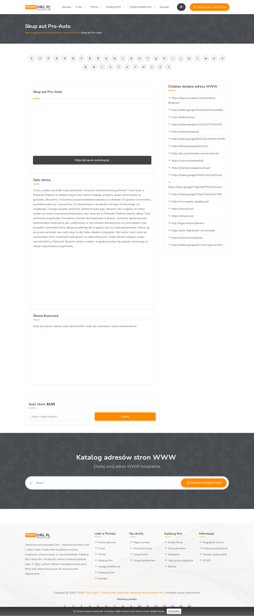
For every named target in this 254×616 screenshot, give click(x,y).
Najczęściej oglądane (180, 560)
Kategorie (173, 554)
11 (147, 606)
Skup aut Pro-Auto (47, 91)
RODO (206, 560)
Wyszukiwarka (176, 548)
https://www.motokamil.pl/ (188, 161)
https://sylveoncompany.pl (187, 238)
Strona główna (33, 32)
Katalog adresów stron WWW (61, 32)
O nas (78, 7)
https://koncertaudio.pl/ (185, 132)
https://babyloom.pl (183, 117)
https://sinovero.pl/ (183, 209)
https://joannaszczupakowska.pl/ (191, 168)
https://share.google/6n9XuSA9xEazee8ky (197, 110)
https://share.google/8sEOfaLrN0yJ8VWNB (198, 139)
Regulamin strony (213, 542)
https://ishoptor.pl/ (183, 216)
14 (172, 606)
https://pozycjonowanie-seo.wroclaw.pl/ (195, 153)
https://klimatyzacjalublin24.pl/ (190, 146)
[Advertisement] (92, 127)
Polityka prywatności (215, 548)
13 (164, 606)
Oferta (94, 7)
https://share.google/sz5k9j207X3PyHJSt (197, 124)
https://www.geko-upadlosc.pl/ (190, 201)
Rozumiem (174, 611)
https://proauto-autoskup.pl (92, 160)
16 (189, 606)
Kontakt (164, 7)
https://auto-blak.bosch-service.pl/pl (193, 230)
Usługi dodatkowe (140, 7)
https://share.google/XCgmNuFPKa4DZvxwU (195, 187)
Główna (66, 7)
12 (156, 606)
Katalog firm (113, 7)
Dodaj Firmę (175, 542)
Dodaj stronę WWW (206, 483)
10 (139, 606)
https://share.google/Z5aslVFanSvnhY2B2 (197, 194)
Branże (171, 566)
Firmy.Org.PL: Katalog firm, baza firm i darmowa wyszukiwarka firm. (124, 593)
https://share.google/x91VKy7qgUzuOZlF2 (197, 245)
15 (181, 606)
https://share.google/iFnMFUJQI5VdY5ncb (197, 175)
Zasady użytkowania (214, 554)
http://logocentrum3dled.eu (188, 223)
